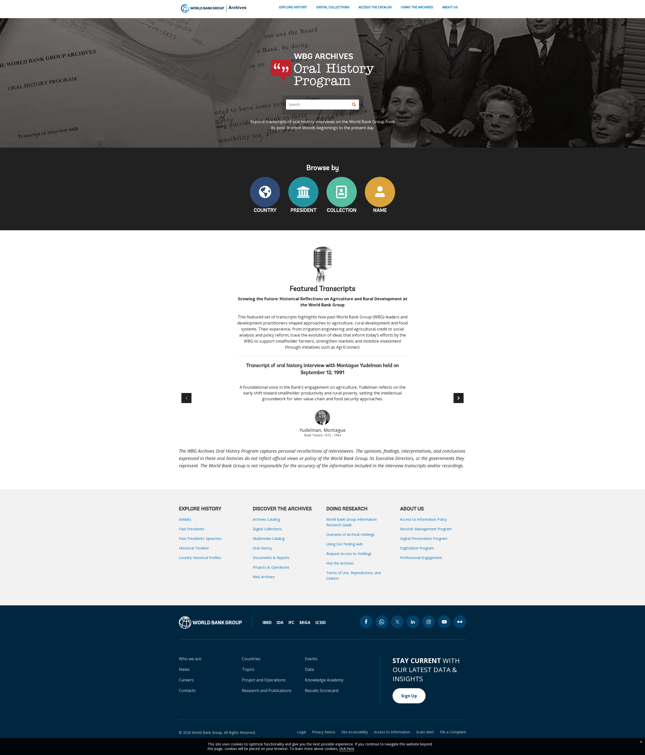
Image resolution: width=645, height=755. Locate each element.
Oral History (262, 548)
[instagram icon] (428, 621)
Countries (251, 659)
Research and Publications (267, 690)
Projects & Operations (271, 567)
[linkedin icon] (413, 621)
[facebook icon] (366, 621)
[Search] (354, 105)
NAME (380, 210)
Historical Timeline (194, 548)
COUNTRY (265, 210)
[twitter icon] (397, 621)
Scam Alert (425, 732)
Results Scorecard (321, 690)
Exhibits (185, 519)
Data (309, 669)
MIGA (305, 622)
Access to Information (392, 732)
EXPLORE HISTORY (293, 7)
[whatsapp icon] (381, 621)
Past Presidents (191, 529)
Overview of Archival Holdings (350, 534)
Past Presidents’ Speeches (200, 538)
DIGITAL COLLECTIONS (332, 7)
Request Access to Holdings (349, 553)
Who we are (190, 659)
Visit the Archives (340, 563)
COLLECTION (342, 210)
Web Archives (264, 576)
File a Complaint (453, 732)
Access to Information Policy (423, 519)
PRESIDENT (303, 210)
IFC (291, 622)
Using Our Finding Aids (344, 544)
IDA (280, 622)
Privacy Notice (323, 732)
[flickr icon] (460, 621)
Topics (248, 669)
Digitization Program (417, 548)
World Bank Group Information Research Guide (351, 522)
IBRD (267, 622)
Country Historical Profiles (200, 557)
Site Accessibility (354, 732)
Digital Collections (267, 529)
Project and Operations (264, 680)
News (184, 669)
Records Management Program (426, 529)
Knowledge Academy (324, 680)
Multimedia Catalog (268, 538)
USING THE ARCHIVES (417, 7)
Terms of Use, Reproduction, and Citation (353, 575)
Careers (186, 680)
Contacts (187, 690)
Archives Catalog (266, 519)
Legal (301, 732)
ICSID (320, 622)
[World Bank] (215, 622)
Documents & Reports (271, 557)
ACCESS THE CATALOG (375, 7)
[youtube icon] (444, 621)
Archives (237, 8)
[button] (459, 398)
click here (346, 748)
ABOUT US (450, 7)
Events (311, 659)
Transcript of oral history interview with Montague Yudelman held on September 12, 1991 (322, 369)
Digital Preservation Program (423, 538)
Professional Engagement (421, 557)
